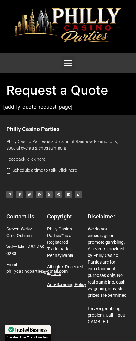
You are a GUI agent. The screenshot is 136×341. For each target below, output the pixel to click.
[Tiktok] (78, 194)
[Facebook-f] (19, 194)
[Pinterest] (58, 194)
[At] (39, 194)
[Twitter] (29, 194)
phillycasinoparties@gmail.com (37, 271)
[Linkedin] (68, 194)
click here (36, 159)
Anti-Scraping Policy (66, 284)
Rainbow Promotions (96, 141)
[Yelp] (49, 194)
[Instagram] (9, 194)
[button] (68, 63)
